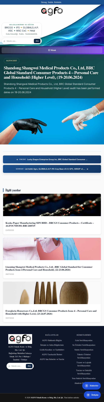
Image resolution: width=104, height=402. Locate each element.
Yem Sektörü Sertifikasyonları (84, 378)
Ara (37, 41)
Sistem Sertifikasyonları (83, 350)
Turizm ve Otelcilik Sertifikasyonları (84, 372)
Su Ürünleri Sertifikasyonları (83, 345)
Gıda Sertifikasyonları (83, 340)
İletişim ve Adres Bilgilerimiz (52, 345)
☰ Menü (52, 50)
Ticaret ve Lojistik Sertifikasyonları (84, 364)
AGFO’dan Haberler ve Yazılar (52, 359)
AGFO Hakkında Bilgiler (52, 340)
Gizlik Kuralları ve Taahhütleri (52, 350)
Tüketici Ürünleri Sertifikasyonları (84, 356)
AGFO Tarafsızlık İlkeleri (52, 355)
